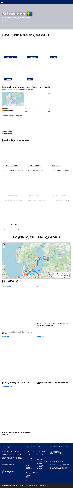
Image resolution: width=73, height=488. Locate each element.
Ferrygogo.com (54, 464)
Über (3, 463)
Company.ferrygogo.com (57, 468)
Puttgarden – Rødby (42, 461)
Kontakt (6, 463)
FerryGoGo (5, 20)
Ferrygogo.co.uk (55, 467)
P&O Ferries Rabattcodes (56, 453)
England (28, 454)
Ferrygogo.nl (54, 466)
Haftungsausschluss (13, 463)
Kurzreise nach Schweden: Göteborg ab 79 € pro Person (17, 332)
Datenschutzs (5, 464)
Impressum (11, 464)
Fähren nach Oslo (30, 462)
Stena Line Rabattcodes (55, 452)
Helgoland (39, 468)
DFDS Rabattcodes (54, 451)
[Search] (71, 2)
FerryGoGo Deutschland (9, 485)
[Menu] (1, 2)
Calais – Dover (29, 456)
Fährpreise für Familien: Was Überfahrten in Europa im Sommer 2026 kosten (53, 324)
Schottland (39, 463)
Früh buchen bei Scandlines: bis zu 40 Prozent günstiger (16, 433)
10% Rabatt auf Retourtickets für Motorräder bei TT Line (53, 383)
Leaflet (56, 277)
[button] (4, 245)
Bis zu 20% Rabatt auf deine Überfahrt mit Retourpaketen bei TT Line (16, 383)
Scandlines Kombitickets (56, 450)
